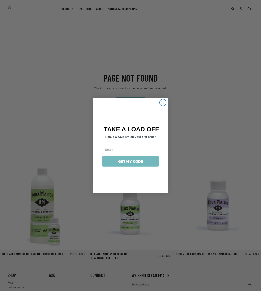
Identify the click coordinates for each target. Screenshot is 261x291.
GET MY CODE (130, 161)
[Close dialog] (163, 102)
